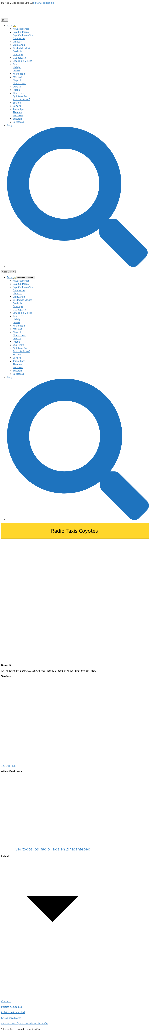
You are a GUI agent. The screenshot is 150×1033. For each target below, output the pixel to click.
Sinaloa (17, 102)
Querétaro (18, 93)
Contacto (6, 1001)
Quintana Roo (20, 96)
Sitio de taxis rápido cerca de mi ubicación (24, 1023)
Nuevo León (19, 83)
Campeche (19, 38)
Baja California (21, 32)
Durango (18, 54)
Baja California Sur (23, 35)
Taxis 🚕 (11, 25)
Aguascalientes (21, 28)
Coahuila (18, 51)
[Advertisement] (52, 559)
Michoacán (19, 73)
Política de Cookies (11, 1006)
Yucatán (17, 118)
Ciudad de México (22, 48)
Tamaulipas (19, 109)
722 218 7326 (8, 766)
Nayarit (17, 80)
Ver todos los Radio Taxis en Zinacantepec (52, 849)
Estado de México (22, 60)
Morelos (17, 77)
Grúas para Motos (11, 1018)
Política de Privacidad (13, 1012)
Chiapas (17, 41)
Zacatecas (18, 122)
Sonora (17, 105)
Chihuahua (19, 44)
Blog (9, 125)
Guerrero (18, 64)
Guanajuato (19, 57)
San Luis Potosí (21, 99)
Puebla (17, 89)
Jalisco (16, 70)
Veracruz (18, 115)
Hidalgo (17, 67)
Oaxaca (17, 86)
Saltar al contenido (43, 2)
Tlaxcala (17, 112)
